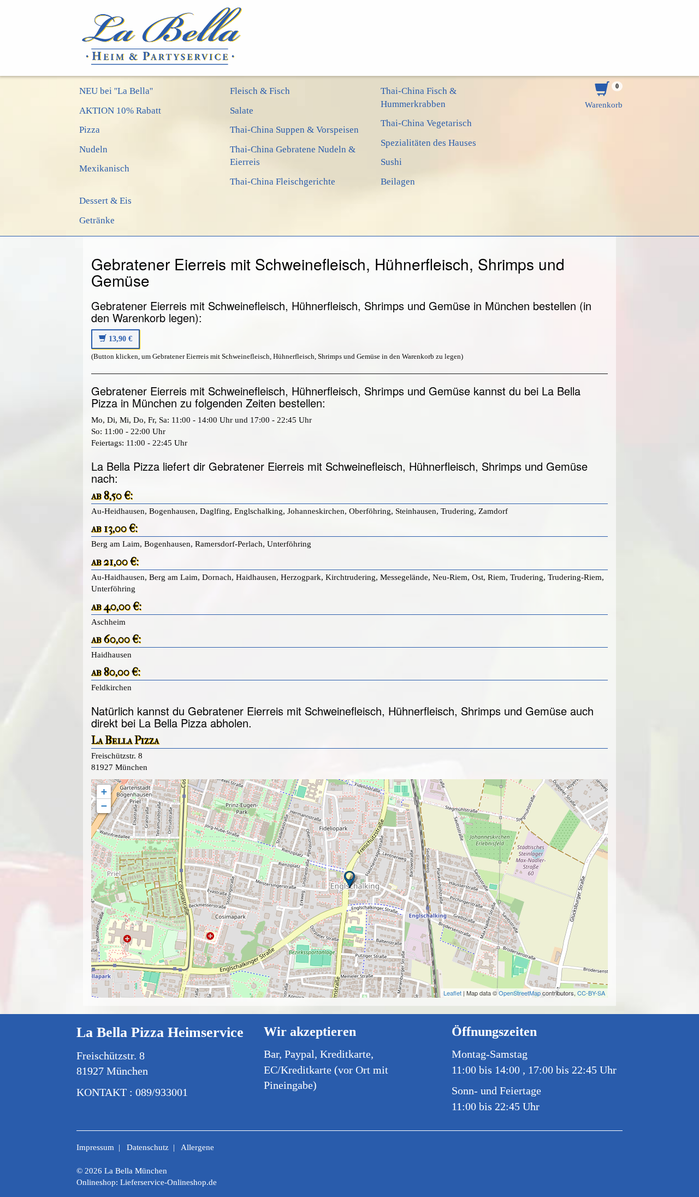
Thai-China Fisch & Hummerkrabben (419, 97)
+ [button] (104, 791)
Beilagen (398, 181)
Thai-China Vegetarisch (426, 123)
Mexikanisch (104, 168)
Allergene (197, 1147)
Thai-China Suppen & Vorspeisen (294, 130)
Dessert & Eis (105, 200)
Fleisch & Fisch (260, 91)
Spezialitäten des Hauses (428, 143)
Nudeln (93, 149)
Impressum (95, 1147)
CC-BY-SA (591, 992)
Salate (241, 110)
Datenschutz (148, 1147)
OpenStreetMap (520, 992)
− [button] (104, 805)
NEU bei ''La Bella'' (116, 91)
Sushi (391, 162)
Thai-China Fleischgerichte (282, 181)
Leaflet (452, 992)
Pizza (89, 130)
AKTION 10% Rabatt (120, 110)
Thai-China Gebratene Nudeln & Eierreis (293, 156)
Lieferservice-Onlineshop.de (168, 1182)
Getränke (97, 220)
